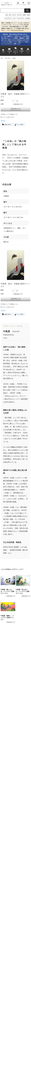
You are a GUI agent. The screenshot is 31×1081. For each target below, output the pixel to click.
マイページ (18, 4)
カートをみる (23, 4)
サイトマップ (27, 51)
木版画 (28, 14)
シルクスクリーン (7, 18)
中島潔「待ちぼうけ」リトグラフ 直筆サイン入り (22, 591)
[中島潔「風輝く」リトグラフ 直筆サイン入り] (8, 606)
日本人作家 (7, 58)
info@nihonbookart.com (17, 30)
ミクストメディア (20, 18)
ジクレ (14, 18)
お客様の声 (21, 51)
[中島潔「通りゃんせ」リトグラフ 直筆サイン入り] (8, 580)
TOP (3, 52)
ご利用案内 (9, 51)
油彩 (6, 14)
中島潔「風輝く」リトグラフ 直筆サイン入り (7, 617)
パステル (14, 14)
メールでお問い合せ (15, 52)
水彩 (10, 14)
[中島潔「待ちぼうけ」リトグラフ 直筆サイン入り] (23, 580)
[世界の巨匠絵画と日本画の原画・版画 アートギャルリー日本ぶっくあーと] (7, 5)
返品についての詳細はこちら (10, 114)
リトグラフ (19, 14)
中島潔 (14, 58)
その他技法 (27, 18)
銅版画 (24, 14)
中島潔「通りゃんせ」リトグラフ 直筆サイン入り (7, 591)
